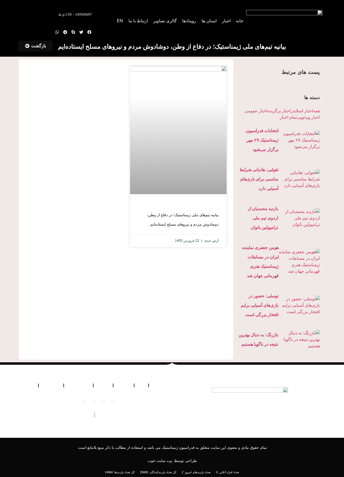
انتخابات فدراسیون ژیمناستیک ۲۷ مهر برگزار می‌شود (262, 140)
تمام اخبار (288, 117)
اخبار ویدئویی (308, 117)
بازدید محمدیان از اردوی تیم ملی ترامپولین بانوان (263, 218)
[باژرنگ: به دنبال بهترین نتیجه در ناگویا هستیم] (299, 339)
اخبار (226, 21)
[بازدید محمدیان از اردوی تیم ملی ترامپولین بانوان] (299, 218)
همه (316, 111)
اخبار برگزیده (279, 111)
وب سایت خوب (160, 460)
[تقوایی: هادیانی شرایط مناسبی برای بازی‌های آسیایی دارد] (299, 179)
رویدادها (189, 21)
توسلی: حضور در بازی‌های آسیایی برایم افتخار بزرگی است (259, 305)
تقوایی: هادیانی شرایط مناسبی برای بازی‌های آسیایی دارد (258, 179)
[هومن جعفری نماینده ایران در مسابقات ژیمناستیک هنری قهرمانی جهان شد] (299, 261)
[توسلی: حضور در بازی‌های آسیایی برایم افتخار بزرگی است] (299, 305)
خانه (239, 21)
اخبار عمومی (256, 111)
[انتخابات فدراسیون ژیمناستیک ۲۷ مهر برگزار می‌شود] (299, 140)
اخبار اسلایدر (302, 111)
